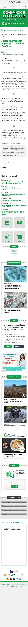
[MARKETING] (7, 236)
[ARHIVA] (19, 236)
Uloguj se (18, 2)
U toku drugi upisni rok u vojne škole (14, 425)
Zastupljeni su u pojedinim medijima (14, 339)
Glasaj (8, 346)
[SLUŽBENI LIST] (7, 222)
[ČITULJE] (19, 222)
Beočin (13, 34)
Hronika (9, 34)
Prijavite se (14, 486)
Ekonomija (10, 283)
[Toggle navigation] (5, 6)
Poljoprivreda (11, 399)
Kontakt (21, 586)
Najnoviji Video (14, 377)
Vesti (2, 36)
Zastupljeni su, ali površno (12, 334)
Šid (15, 399)
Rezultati (18, 346)
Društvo (3, 34)
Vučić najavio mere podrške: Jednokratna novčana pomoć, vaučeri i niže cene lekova (12, 286)
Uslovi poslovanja (13, 586)
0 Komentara (23, 34)
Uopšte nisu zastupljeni (11, 333)
